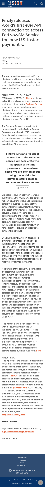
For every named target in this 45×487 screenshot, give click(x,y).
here (38, 351)
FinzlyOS (13, 376)
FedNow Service (34, 104)
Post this (24, 188)
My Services (21, 465)
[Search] (42, 3)
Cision (26, 483)
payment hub (20, 388)
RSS (23, 480)
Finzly (29, 98)
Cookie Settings (33, 480)
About (22, 463)
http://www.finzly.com (13, 415)
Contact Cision (22, 458)
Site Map (17, 480)
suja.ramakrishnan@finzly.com (18, 432)
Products (22, 460)
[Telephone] (35, 3)
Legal (9, 480)
